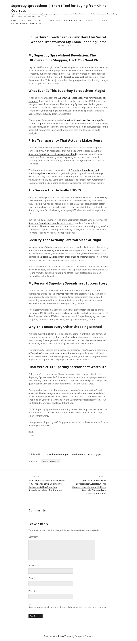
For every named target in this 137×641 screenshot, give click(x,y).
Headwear (88, 20)
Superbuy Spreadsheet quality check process (50, 223)
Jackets (42, 20)
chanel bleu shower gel (56, 454)
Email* (31, 578)
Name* (32, 565)
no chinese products (82, 454)
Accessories (35, 23)
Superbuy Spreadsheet (50, 461)
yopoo (99, 454)
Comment (33, 536)
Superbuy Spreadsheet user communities (52, 353)
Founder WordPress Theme (57, 636)
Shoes (22, 20)
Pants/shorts (55, 20)
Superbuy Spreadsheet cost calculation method (52, 154)
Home (13, 20)
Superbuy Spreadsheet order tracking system (64, 256)
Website (32, 591)
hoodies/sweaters (72, 20)
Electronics (101, 20)
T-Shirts (32, 20)
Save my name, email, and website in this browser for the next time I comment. (68, 607)
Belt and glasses (19, 23)
